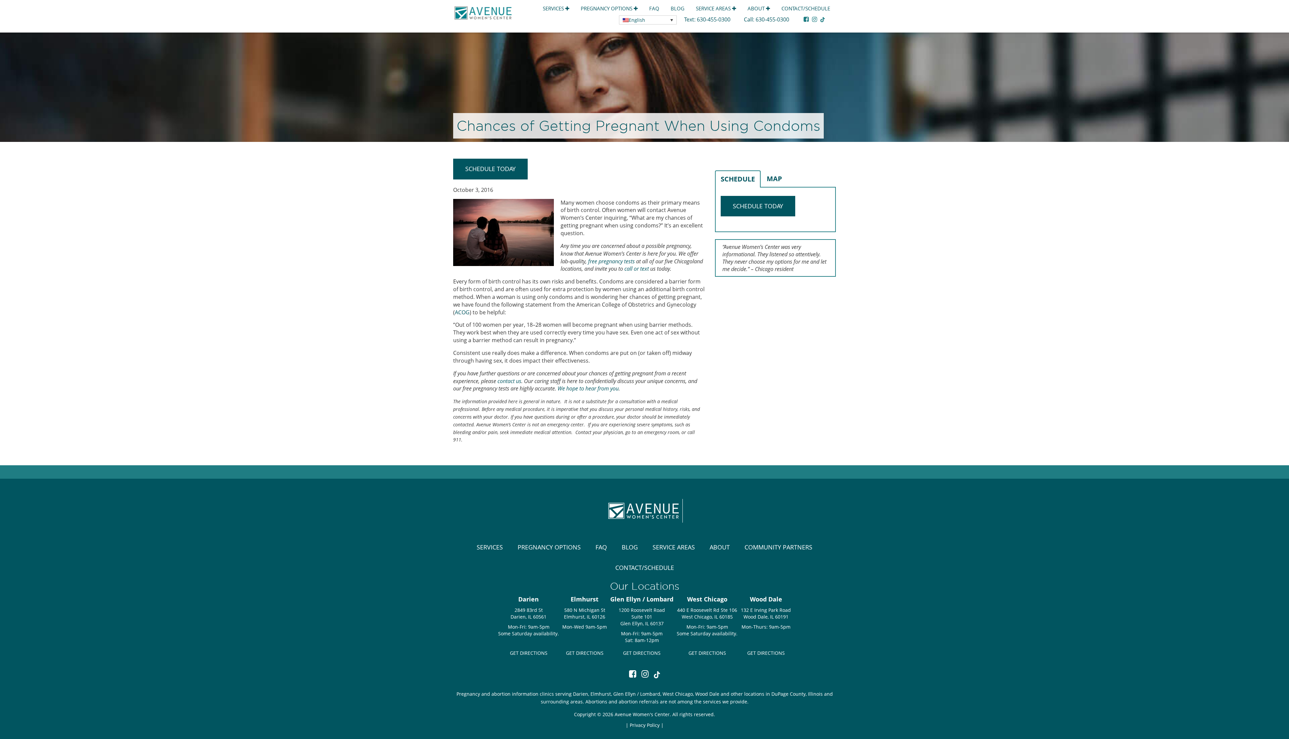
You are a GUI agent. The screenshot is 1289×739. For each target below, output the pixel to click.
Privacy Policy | (647, 725)
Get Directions (528, 653)
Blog (677, 8)
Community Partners (778, 547)
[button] (648, 19)
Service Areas (714, 8)
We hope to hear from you (588, 388)
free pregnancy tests (611, 261)
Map (774, 178)
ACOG (462, 312)
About (757, 8)
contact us (509, 381)
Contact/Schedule (805, 8)
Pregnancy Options (607, 8)
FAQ (654, 8)
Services (554, 8)
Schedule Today (490, 169)
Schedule (738, 178)
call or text (636, 268)
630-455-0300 (714, 19)
